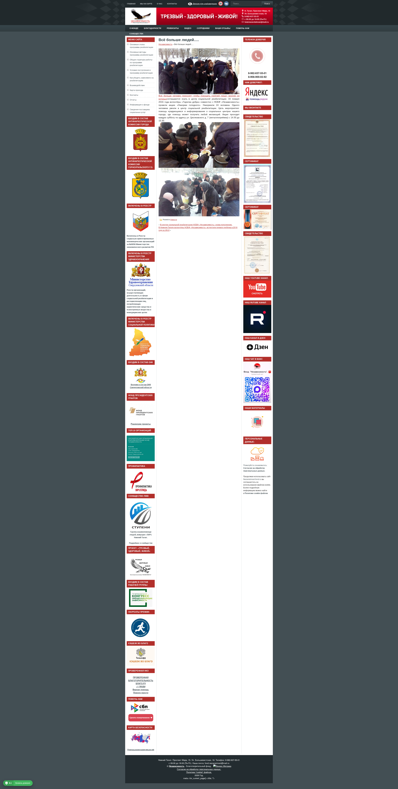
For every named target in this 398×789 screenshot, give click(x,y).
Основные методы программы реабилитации (141, 53)
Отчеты (133, 99)
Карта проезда (136, 90)
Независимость (165, 44)
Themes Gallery (241, 786)
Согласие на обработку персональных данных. (199, 769)
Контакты (172, 4)
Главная (131, 4)
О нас (159, 4)
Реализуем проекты (141, 423)
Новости (173, 220)
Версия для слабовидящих (204, 3)
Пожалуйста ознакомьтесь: (255, 468)
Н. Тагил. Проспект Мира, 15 (257, 10)
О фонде (134, 28)
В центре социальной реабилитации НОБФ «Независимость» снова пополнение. (196, 224)
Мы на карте (146, 4)
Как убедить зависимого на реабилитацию (142, 79)
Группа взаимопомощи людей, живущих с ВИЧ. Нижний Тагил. (141, 534)
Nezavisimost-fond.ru (252, 479)
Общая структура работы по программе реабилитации (141, 62)
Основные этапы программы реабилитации (141, 45)
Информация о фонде (140, 104)
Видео (187, 28)
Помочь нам (242, 28)
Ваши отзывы (222, 28)
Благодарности (152, 28)
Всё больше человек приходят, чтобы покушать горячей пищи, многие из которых (199, 97)
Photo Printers (211, 786)
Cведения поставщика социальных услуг (140, 110)
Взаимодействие (137, 85)
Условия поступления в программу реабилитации (141, 71)
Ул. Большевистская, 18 (256, 13)
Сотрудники (203, 28)
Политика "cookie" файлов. (199, 772)
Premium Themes (224, 786)
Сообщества (136, 33)
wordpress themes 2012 (187, 786)
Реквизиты (173, 28)
